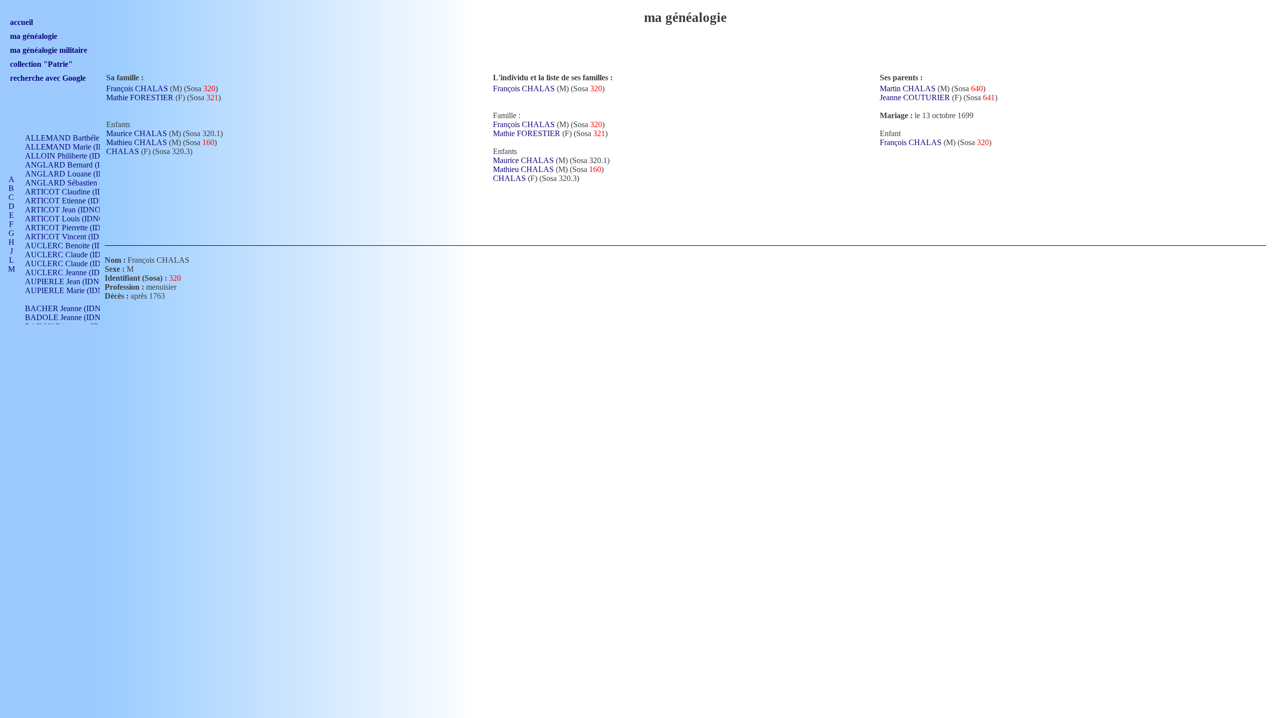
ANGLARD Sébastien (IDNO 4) (78, 183)
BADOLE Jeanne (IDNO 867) (74, 317)
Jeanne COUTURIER (915, 97)
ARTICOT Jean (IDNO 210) (71, 209)
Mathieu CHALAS (136, 142)
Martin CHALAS (908, 88)
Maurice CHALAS (136, 133)
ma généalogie (33, 36)
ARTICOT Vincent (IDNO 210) (76, 236)
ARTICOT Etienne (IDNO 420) (76, 200)
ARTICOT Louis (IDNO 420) (73, 218)
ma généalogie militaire (48, 50)
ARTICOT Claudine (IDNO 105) (78, 191)
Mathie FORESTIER (139, 97)
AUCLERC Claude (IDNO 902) (77, 254)
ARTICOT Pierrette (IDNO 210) (77, 227)
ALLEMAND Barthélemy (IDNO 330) (88, 138)
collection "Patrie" (41, 64)
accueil (21, 22)
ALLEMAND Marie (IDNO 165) (79, 147)
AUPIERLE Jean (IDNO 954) (73, 281)
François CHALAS (137, 88)
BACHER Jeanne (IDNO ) (68, 308)
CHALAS (122, 151)
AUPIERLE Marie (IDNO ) (69, 290)
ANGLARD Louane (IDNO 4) (75, 174)
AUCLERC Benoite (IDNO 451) (78, 245)
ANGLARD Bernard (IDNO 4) (75, 165)
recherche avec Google (48, 78)
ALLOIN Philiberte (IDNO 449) (77, 156)
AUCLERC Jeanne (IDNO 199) (76, 272)
